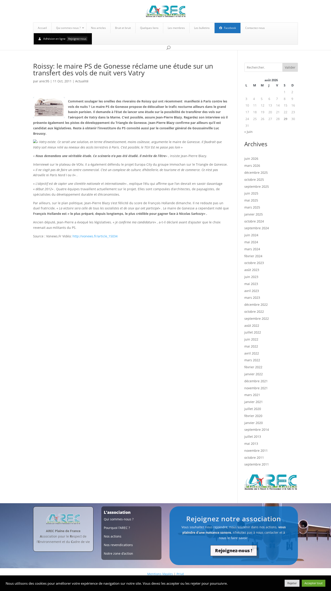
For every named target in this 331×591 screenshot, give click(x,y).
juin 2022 (251, 339)
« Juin (248, 132)
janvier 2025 (253, 214)
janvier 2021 (253, 402)
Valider (290, 67)
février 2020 (253, 416)
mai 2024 (251, 242)
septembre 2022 (256, 318)
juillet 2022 (252, 332)
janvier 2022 (253, 374)
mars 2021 (252, 395)
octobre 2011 (254, 457)
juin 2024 (251, 235)
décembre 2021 (256, 381)
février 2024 (253, 256)
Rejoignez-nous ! (233, 550)
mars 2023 (252, 297)
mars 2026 (252, 165)
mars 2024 (252, 249)
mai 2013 (251, 443)
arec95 (44, 81)
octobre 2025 (254, 179)
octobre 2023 (254, 263)
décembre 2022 (256, 304)
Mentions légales (160, 574)
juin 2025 (251, 193)
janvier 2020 (253, 423)
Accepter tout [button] (313, 583)
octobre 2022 (254, 311)
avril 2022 (251, 353)
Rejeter (292, 583)
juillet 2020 (252, 409)
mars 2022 (252, 360)
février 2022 (253, 367)
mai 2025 (251, 200)
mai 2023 (251, 284)
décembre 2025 (256, 172)
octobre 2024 (254, 221)
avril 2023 (251, 291)
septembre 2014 (256, 429)
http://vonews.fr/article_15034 (95, 236)
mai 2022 (251, 346)
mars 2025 (252, 207)
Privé (180, 574)
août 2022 (251, 325)
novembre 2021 (256, 388)
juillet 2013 (252, 436)
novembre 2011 (256, 450)
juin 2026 (251, 158)
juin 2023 (251, 277)
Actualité (81, 81)
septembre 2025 (256, 186)
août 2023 (251, 270)
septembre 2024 (256, 228)
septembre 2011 (256, 464)
